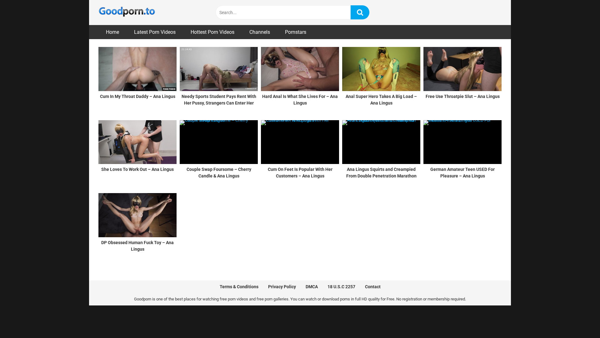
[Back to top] (579, 319)
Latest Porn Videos (155, 32)
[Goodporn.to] (126, 12)
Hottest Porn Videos (212, 32)
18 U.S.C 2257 (341, 286)
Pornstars (295, 32)
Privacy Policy (282, 286)
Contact (373, 286)
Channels (259, 32)
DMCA (312, 286)
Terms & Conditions (239, 286)
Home (112, 32)
